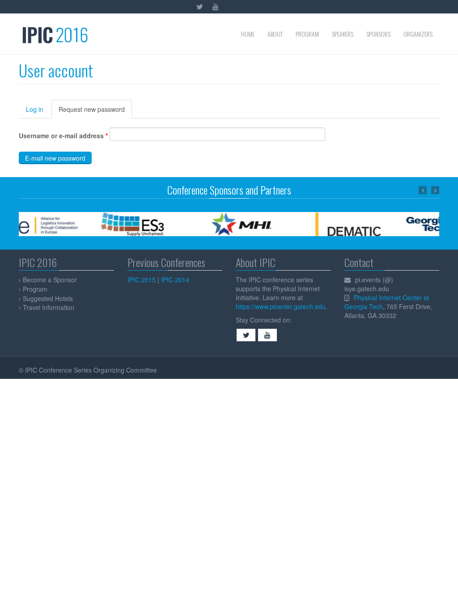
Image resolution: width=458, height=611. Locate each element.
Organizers (418, 33)
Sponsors (378, 33)
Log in (34, 109)
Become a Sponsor (50, 279)
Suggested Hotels (48, 298)
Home (247, 33)
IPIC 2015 (141, 279)
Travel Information (48, 307)
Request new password (95, 112)
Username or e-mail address (63, 135)
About (275, 33)
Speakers (342, 33)
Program (307, 33)
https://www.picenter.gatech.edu (281, 306)
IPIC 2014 (175, 279)
